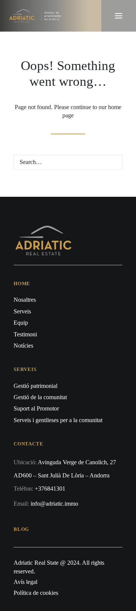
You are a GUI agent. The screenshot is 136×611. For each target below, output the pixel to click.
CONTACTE (28, 444)
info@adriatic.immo (54, 503)
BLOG (21, 529)
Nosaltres (25, 299)
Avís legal (25, 582)
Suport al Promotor (36, 408)
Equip (21, 322)
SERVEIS (25, 369)
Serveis (22, 311)
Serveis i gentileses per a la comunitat (58, 420)
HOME (22, 283)
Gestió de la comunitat (40, 397)
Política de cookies (36, 593)
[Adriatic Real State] (36, 15)
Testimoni (25, 334)
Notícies (23, 345)
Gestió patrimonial (35, 386)
